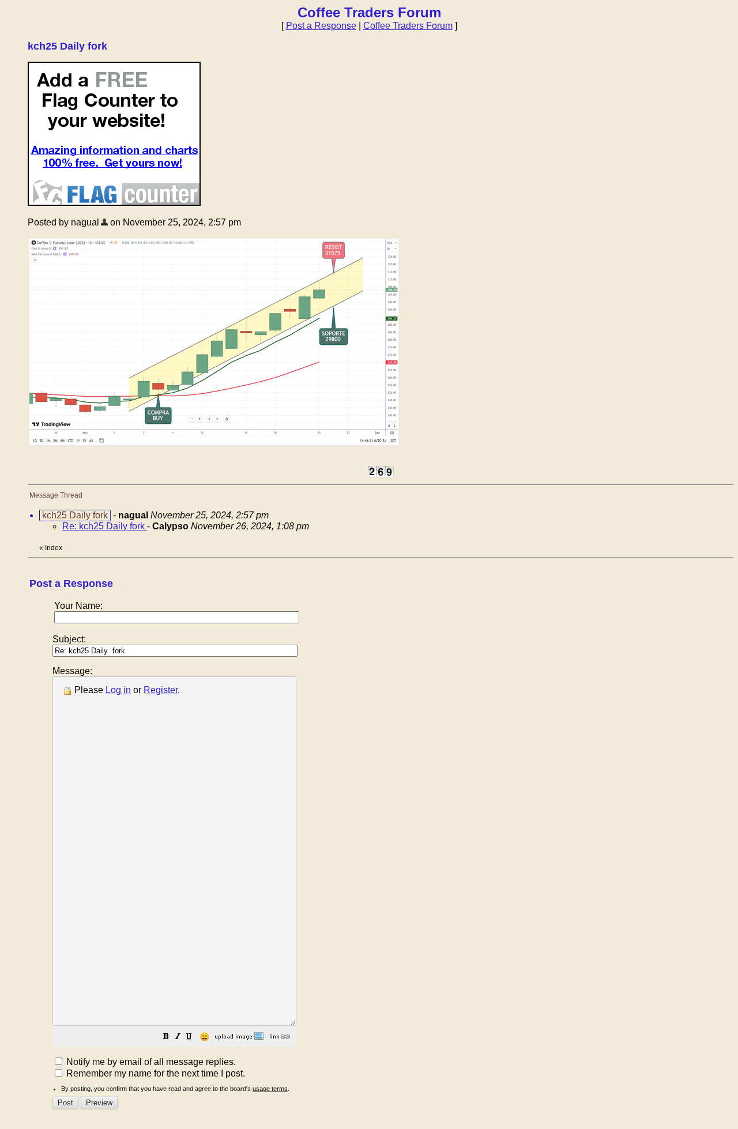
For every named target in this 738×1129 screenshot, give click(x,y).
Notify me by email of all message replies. (150, 1062)
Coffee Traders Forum (408, 26)
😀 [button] (204, 1036)
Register (161, 690)
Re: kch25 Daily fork (104, 526)
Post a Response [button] (321, 26)
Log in (118, 690)
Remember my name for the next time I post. (154, 1073)
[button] (166, 1038)
